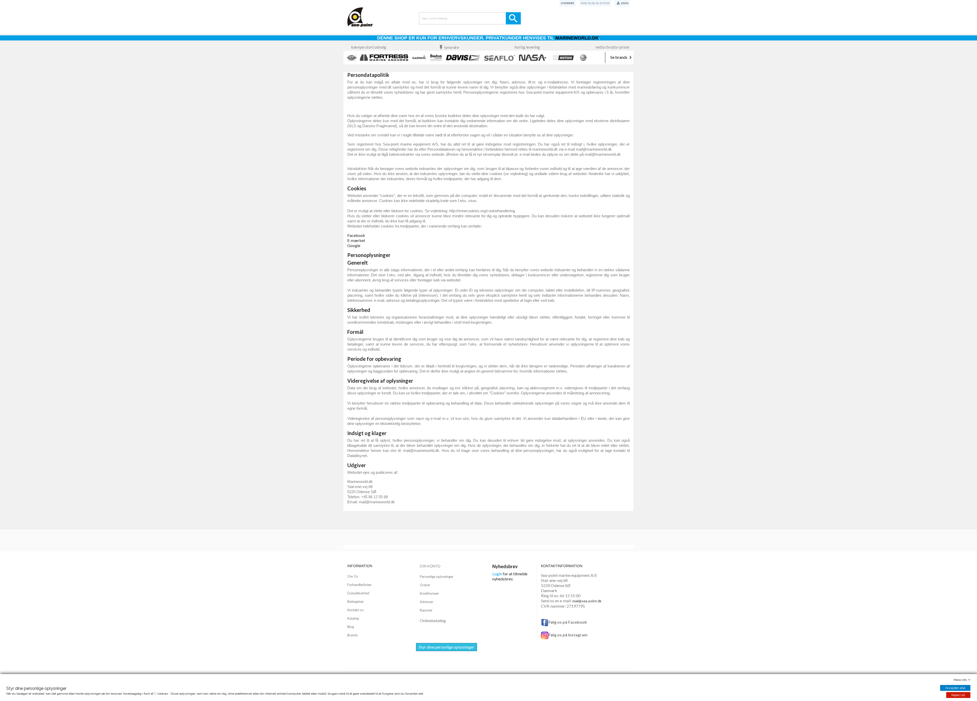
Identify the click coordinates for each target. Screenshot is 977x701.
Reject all (958, 695)
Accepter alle (955, 688)
